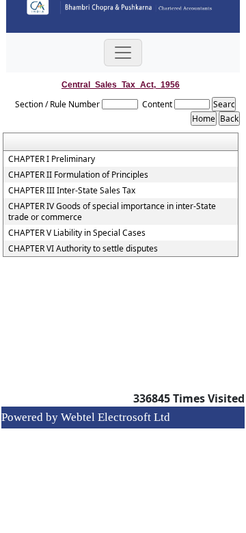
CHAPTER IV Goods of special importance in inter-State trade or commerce (112, 212)
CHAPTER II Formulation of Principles (78, 174)
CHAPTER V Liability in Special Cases (77, 233)
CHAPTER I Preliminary (51, 159)
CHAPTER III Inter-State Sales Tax (71, 190)
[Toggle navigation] (123, 52)
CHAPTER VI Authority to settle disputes (83, 248)
